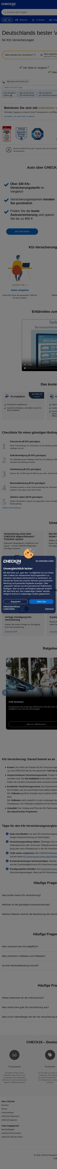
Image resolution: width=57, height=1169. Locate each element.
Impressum (49, 609)
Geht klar (41, 601)
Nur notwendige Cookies (45, 561)
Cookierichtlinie (9, 609)
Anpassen (16, 601)
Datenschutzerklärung (11, 606)
